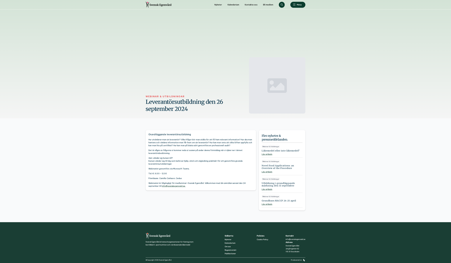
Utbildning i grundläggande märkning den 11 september (278, 184)
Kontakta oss (251, 5)
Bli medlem (268, 5)
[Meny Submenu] (294, 5)
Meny (299, 5)
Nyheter (218, 5)
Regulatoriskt (230, 250)
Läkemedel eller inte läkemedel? (280, 150)
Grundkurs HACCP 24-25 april (279, 200)
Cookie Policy (262, 239)
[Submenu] (282, 5)
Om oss (228, 247)
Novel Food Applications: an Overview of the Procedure (278, 166)
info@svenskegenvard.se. (174, 186)
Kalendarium (233, 5)
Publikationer (230, 254)
